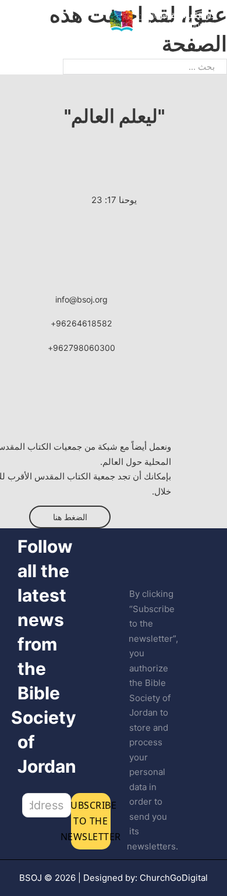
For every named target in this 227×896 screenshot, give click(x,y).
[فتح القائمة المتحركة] (18, 21)
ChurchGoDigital (174, 877)
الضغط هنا (70, 517)
